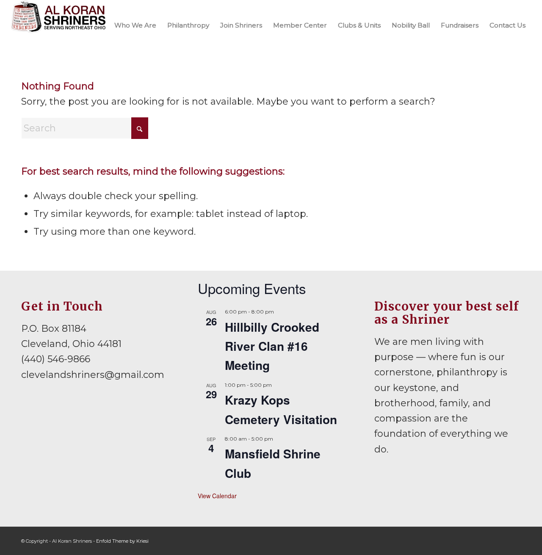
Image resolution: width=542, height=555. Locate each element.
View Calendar (217, 495)
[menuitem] (135, 25)
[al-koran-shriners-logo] (58, 25)
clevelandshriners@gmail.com (92, 374)
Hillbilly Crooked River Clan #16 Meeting (272, 346)
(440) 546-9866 (55, 359)
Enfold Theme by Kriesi (122, 541)
